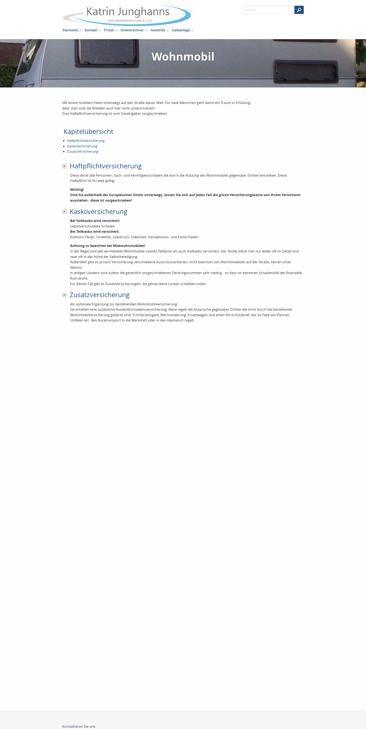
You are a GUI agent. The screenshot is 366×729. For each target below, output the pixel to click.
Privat (109, 30)
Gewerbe (158, 30)
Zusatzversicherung (82, 151)
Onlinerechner (132, 30)
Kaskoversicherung (82, 146)
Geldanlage (181, 30)
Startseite (70, 30)
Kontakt (91, 30)
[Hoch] (66, 166)
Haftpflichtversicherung (86, 140)
